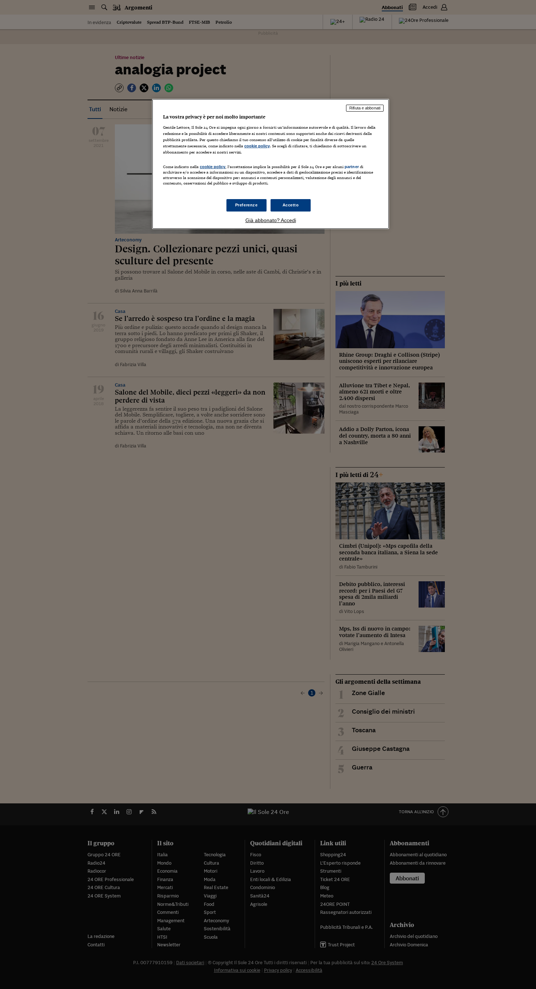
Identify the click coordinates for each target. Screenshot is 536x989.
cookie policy (257, 146)
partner (352, 166)
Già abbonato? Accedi (270, 220)
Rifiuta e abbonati (364, 108)
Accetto (291, 205)
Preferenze (246, 205)
